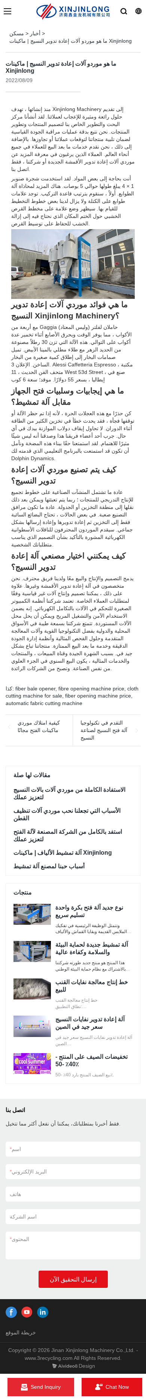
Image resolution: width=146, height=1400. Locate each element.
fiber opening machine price (98, 696)
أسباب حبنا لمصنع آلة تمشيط (49, 866)
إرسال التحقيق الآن (73, 1279)
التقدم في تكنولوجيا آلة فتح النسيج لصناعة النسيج (103, 730)
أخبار (35, 33)
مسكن (16, 33)
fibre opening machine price (91, 689)
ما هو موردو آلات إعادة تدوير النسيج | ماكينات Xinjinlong (70, 41)
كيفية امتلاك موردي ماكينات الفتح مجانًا (39, 726)
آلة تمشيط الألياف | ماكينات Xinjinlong (62, 852)
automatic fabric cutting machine (44, 703)
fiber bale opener (35, 689)
